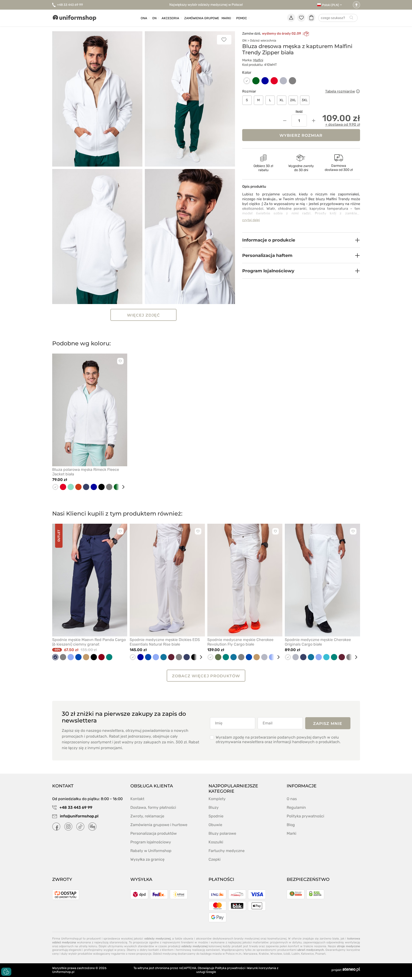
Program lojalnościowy (150, 842)
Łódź (287, 953)
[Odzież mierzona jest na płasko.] (358, 91)
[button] (301, 240)
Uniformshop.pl (63, 972)
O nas (292, 799)
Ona (144, 18)
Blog (291, 824)
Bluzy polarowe (222, 833)
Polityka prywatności (305, 816)
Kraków (264, 953)
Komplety (217, 799)
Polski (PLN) (330, 5)
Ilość (299, 112)
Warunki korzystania (261, 968)
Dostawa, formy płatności (153, 807)
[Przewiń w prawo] (121, 487)
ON (244, 40)
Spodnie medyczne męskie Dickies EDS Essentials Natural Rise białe (165, 642)
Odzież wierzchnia (263, 40)
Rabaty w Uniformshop (150, 850)
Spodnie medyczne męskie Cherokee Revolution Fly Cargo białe (240, 642)
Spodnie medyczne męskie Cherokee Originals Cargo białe (318, 642)
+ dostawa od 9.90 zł (342, 124)
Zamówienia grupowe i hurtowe (158, 824)
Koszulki (216, 842)
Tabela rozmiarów (340, 91)
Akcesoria (170, 18)
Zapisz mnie (327, 723)
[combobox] (338, 18)
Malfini (258, 60)
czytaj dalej (251, 220)
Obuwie (215, 824)
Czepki (215, 859)
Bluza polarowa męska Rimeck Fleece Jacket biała (85, 471)
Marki (226, 18)
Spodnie (216, 816)
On (154, 18)
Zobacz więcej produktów (206, 676)
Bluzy (214, 807)
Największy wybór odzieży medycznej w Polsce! (206, 5)
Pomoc (241, 18)
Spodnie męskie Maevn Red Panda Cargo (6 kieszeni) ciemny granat (89, 642)
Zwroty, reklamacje (147, 816)
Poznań (320, 953)
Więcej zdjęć (143, 315)
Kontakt (137, 799)
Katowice (307, 953)
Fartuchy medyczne (227, 850)
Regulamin (296, 807)
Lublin (296, 953)
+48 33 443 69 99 (70, 4)
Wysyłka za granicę (147, 859)
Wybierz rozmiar (301, 135)
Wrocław (276, 953)
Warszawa (250, 953)
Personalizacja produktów (153, 833)
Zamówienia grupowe (201, 18)
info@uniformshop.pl (78, 816)
